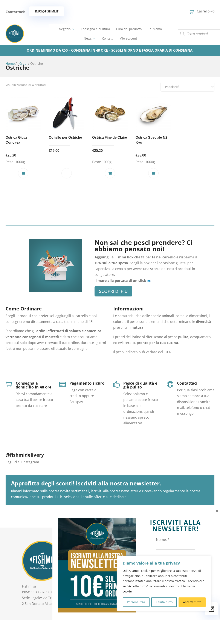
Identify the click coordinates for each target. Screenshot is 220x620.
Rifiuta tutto (164, 602)
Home (10, 63)
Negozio (64, 29)
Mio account (128, 38)
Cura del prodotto (129, 29)
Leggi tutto (66, 173)
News (88, 38)
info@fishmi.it (46, 11)
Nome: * (163, 539)
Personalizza (136, 602)
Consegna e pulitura (95, 29)
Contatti (107, 38)
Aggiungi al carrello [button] (23, 173)
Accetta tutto (192, 602)
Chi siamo (155, 29)
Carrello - (205, 11)
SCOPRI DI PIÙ (113, 291)
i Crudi (22, 63)
